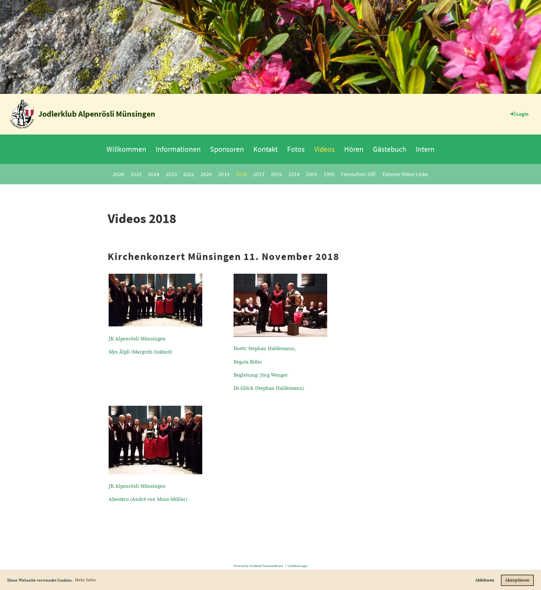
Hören (353, 149)
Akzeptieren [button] (517, 580)
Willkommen (126, 149)
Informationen (178, 149)
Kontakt (265, 149)
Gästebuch (389, 149)
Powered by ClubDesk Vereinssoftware (258, 566)
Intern (425, 149)
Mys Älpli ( (140, 352)
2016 (276, 174)
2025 (136, 174)
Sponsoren (227, 149)
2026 (118, 174)
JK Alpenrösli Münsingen (137, 339)
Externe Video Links (405, 174)
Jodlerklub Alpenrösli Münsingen (96, 114)
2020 (206, 174)
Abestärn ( (148, 499)
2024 (153, 174)
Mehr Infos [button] (85, 579)
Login (522, 114)
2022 (188, 174)
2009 (311, 174)
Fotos (296, 149)
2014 (294, 174)
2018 (241, 174)
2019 (223, 174)
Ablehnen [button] (484, 580)
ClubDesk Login (297, 566)
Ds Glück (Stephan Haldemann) (269, 388)
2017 (259, 174)
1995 (329, 174)
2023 (171, 174)
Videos (324, 149)
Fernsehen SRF (358, 174)
